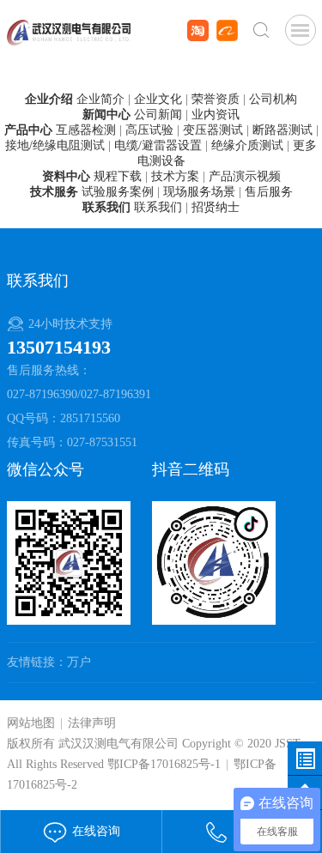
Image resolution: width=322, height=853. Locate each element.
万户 (79, 662)
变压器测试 (213, 130)
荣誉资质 (215, 99)
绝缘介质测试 (247, 145)
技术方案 (175, 176)
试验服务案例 (118, 191)
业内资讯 (215, 114)
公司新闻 (158, 114)
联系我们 (106, 207)
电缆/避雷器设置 (158, 145)
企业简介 (100, 99)
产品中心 (28, 130)
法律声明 (92, 723)
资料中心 (66, 176)
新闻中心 (106, 114)
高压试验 (149, 130)
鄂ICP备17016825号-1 (164, 764)
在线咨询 (94, 831)
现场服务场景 (199, 191)
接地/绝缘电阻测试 (55, 145)
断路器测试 (282, 130)
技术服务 (54, 191)
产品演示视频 (245, 176)
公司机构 (273, 99)
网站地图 (31, 723)
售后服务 (269, 191)
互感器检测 (86, 130)
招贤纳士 (215, 207)
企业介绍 (49, 99)
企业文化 (158, 99)
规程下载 (118, 176)
